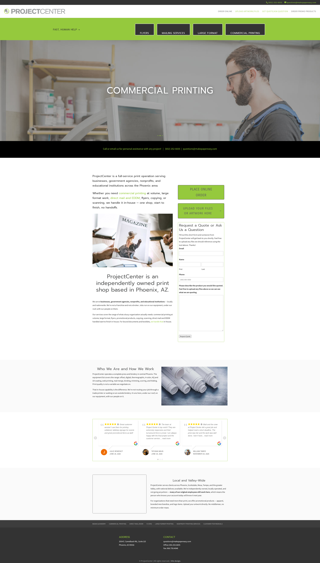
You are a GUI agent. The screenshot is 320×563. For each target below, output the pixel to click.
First (180, 269)
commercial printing (132, 193)
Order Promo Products (303, 12)
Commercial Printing (245, 33)
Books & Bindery (99, 524)
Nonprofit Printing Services (188, 524)
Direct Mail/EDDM (136, 524)
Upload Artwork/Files (247, 12)
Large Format (208, 33)
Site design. (176, 561)
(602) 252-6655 (172, 148)
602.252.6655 (174, 545)
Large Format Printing (164, 524)
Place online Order (201, 192)
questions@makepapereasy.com (200, 148)
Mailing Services (173, 33)
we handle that (157, 321)
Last (203, 269)
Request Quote (185, 336)
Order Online (225, 12)
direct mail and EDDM (125, 198)
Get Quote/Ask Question (275, 12)
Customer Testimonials (213, 524)
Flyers (144, 33)
